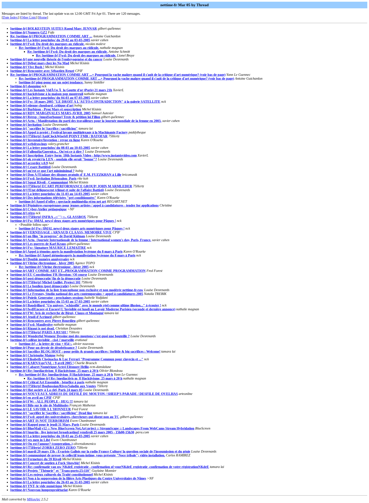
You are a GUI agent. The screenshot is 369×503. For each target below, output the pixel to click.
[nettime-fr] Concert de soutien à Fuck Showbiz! (45, 463)
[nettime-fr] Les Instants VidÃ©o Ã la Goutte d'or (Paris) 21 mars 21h (61, 90)
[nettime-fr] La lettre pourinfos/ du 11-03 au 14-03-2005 (50, 194)
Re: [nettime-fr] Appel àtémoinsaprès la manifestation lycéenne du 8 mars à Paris (77, 255)
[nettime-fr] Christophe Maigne (33, 355)
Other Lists (28, 17)
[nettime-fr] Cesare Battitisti (30, 167)
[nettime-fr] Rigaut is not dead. (32, 328)
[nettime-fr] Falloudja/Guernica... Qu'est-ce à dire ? (47, 151)
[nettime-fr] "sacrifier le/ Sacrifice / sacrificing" (44, 128)
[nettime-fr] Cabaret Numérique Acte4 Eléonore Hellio (49, 367)
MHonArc (33, 499)
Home (43, 17)
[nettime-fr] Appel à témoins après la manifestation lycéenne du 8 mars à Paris (66, 251)
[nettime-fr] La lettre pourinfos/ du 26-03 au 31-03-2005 (50, 482)
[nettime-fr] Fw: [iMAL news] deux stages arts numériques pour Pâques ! (63, 221)
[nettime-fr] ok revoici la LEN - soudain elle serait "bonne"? (53, 159)
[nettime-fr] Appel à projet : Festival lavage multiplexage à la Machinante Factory (69, 132)
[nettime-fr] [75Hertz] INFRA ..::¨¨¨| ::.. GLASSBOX (48, 217)
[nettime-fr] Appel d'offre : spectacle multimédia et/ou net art (62, 201)
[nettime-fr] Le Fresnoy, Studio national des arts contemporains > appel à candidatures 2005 (76, 294)
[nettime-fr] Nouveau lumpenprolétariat (39, 490)
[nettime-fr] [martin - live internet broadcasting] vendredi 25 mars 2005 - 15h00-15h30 (72, 432)
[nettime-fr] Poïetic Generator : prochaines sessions (46, 297)
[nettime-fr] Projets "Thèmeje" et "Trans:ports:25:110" (50, 470)
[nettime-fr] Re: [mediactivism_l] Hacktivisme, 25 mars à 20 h (54, 370)
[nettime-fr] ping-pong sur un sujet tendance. (51, 82)
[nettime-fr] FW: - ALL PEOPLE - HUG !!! (41, 401)
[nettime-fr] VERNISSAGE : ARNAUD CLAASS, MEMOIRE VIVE (61, 232)
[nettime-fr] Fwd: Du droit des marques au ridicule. (47, 44)
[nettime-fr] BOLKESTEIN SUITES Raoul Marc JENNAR (53, 28)
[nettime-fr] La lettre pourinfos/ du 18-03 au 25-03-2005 (50, 436)
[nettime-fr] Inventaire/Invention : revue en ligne (45, 140)
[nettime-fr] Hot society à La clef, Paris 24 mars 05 (46, 390)
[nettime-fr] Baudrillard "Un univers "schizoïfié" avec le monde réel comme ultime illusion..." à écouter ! (85, 305)
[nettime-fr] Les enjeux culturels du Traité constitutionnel (51, 474)
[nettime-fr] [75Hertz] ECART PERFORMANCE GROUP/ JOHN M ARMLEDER (71, 186)
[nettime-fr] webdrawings (28, 144)
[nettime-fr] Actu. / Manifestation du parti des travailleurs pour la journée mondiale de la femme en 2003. (85, 121)
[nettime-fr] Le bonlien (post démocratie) (39, 286)
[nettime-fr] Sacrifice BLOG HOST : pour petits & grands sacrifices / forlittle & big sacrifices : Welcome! (85, 351)
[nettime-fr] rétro (22, 213)
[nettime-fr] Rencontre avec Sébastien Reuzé (42, 71)
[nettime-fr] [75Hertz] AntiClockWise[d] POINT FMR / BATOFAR (59, 136)
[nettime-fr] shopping (25, 86)
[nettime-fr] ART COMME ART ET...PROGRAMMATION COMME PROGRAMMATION (78, 271)
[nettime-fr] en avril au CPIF (31, 397)
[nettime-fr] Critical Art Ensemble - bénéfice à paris (47, 382)
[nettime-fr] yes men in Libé (30, 440)
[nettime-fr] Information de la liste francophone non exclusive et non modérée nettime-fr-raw (76, 290)
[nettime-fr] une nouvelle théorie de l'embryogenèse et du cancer (56, 59)
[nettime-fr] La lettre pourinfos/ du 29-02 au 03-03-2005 (50, 40)
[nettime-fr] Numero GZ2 (28, 32)
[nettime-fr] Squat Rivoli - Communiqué (39, 182)
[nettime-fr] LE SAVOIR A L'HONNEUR (40, 409)
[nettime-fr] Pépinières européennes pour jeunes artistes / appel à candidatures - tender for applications (84, 205)
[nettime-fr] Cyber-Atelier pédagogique (38, 209)
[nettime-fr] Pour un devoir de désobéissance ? (43, 347)
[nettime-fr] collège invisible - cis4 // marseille (42, 340)
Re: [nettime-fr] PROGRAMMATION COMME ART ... (51, 36)
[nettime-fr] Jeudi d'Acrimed (31, 317)
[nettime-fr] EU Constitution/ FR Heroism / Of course (48, 274)
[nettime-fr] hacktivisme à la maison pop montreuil (46, 94)
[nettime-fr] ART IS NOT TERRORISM (39, 420)
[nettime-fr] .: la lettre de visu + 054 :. (45, 344)
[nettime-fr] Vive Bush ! (27, 67)
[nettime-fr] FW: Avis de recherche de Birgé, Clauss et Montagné (57, 313)
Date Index (10, 17)
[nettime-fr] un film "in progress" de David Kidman (47, 236)
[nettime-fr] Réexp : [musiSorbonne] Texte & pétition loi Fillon (55, 117)
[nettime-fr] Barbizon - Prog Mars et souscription (45, 109)
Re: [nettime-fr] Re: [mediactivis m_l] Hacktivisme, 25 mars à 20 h (74, 378)
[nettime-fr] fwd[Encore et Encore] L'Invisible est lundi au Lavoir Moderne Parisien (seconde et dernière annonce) (92, 309)
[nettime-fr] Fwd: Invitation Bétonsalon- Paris (43, 178)
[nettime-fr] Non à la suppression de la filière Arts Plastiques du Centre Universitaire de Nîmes (78, 478)
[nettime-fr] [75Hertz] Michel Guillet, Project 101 (45, 282)
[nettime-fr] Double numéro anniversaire (39, 259)
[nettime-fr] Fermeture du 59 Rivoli (35, 459)
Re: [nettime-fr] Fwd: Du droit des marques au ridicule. (59, 48)
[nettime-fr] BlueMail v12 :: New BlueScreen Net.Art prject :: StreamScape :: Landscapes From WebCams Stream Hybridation (102, 428)
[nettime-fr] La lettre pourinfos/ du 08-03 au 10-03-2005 (50, 148)
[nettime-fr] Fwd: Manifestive (31, 324)
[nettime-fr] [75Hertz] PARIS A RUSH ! (39, 332)
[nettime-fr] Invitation (26, 124)
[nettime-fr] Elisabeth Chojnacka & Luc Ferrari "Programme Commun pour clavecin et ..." (76, 359)
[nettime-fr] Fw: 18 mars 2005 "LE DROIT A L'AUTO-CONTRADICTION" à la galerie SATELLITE (85, 101)
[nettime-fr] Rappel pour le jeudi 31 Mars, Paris (44, 424)
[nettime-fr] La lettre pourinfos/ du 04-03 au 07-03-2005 (50, 98)
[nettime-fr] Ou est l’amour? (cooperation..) (41, 444)
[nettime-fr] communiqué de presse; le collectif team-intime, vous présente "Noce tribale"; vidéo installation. (87, 455)
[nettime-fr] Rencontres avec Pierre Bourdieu (43, 321)
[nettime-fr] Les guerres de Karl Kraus (38, 244)
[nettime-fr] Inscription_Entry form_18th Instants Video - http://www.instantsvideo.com (73, 155)
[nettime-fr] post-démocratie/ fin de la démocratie (45, 278)
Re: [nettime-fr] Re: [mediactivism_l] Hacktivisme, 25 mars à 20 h (66, 374)
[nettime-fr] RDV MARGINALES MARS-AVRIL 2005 (50, 113)
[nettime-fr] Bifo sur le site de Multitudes (39, 405)
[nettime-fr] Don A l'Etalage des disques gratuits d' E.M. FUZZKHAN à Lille (65, 174)
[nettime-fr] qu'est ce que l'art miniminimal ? (42, 171)
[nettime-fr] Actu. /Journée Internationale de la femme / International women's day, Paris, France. (80, 240)
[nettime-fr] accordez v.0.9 (29, 163)
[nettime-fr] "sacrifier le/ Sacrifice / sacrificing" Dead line (51, 413)
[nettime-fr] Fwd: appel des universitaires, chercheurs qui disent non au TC (64, 417)
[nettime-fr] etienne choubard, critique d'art (41, 105)
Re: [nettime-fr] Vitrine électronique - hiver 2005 (54, 267)
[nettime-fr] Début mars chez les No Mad (39, 63)
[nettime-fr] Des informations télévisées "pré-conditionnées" (53, 197)
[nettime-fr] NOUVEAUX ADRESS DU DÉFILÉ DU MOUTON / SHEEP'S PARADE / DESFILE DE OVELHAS (94, 394)
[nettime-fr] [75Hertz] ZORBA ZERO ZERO (43, 447)
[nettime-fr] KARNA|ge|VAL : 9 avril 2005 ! (42, 363)
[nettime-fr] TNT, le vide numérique (36, 486)
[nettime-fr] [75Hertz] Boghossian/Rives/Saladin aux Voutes (53, 386)
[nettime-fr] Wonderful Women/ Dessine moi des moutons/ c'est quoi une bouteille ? (70, 336)
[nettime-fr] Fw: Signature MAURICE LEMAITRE (48, 247)
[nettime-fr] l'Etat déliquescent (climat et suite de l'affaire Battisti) (57, 190)
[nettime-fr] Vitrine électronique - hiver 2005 (42, 263)
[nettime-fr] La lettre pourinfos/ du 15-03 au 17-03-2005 (50, 301)
